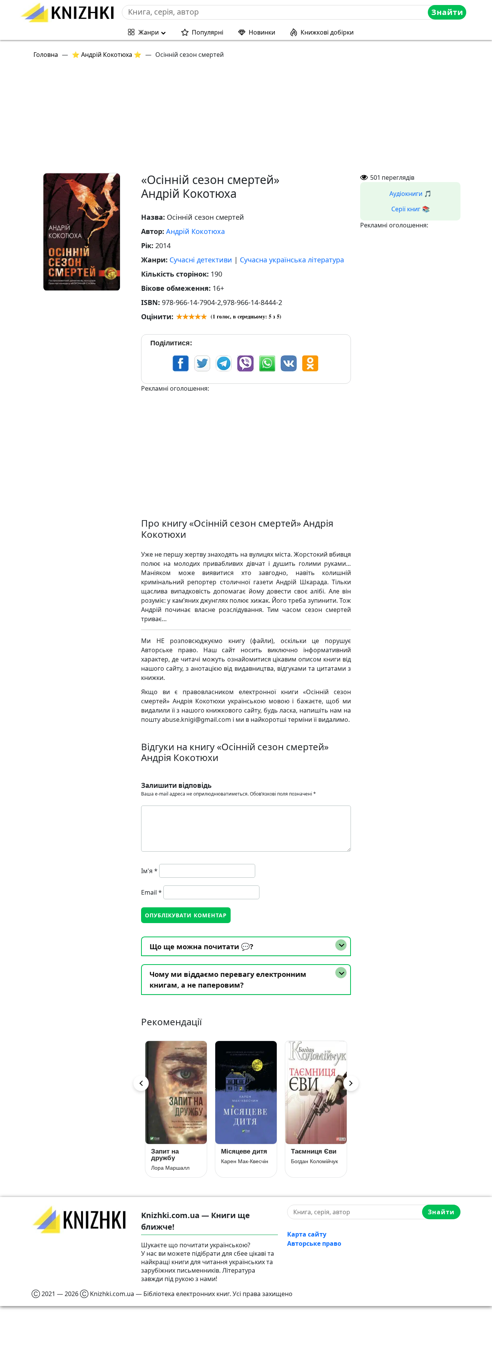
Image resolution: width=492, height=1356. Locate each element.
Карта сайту (306, 1234)
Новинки (262, 32)
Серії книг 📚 (410, 209)
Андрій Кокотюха (195, 231)
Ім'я (149, 871)
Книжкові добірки (327, 32)
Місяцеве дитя (244, 1151)
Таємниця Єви (313, 1151)
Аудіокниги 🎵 (410, 193)
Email (151, 892)
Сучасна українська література (292, 259)
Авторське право (314, 1243)
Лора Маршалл (170, 1168)
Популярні (207, 32)
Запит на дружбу (165, 1154)
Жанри (148, 32)
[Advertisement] (251, 119)
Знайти (447, 12)
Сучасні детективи (201, 259)
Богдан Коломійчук (314, 1161)
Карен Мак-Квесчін (244, 1161)
